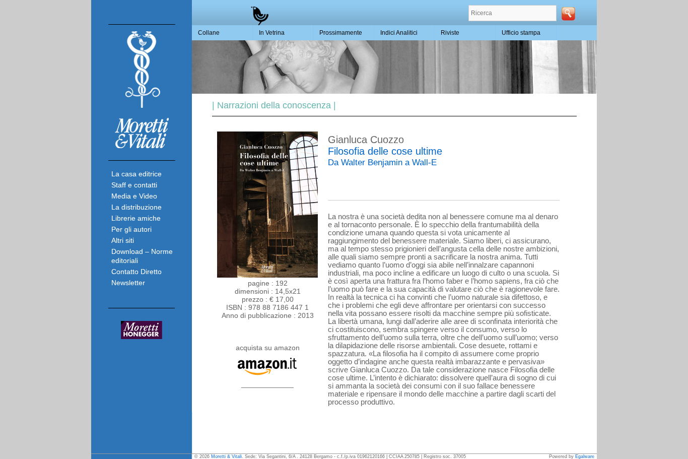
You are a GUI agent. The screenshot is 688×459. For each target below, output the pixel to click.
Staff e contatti (134, 185)
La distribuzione (136, 207)
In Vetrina (272, 32)
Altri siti (122, 240)
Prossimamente (340, 32)
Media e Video (134, 196)
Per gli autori (131, 229)
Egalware (584, 456)
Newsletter (128, 283)
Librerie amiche (136, 218)
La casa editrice (136, 174)
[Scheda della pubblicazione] (267, 275)
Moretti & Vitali (226, 456)
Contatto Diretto (136, 272)
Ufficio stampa (521, 32)
